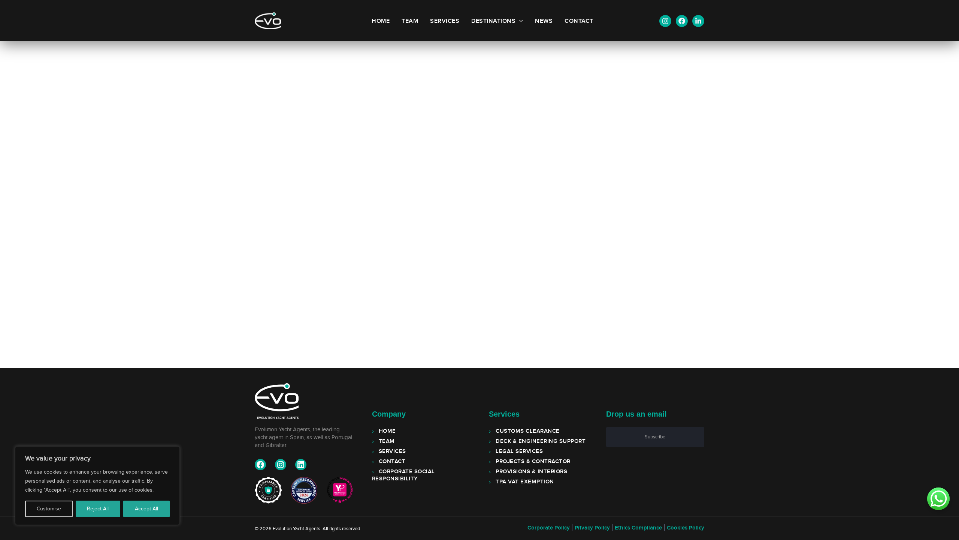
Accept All (146, 509)
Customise (49, 509)
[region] (97, 485)
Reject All (98, 509)
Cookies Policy (685, 528)
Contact (579, 21)
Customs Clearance (528, 431)
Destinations (493, 21)
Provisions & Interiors (531, 471)
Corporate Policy (548, 528)
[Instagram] (665, 21)
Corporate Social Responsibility (403, 475)
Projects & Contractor (533, 461)
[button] (519, 21)
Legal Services (519, 451)
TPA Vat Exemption (525, 481)
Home (381, 21)
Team (410, 21)
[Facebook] (682, 21)
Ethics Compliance (638, 528)
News (544, 21)
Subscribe (655, 437)
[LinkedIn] (698, 21)
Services (444, 21)
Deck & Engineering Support (541, 441)
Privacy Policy (592, 528)
